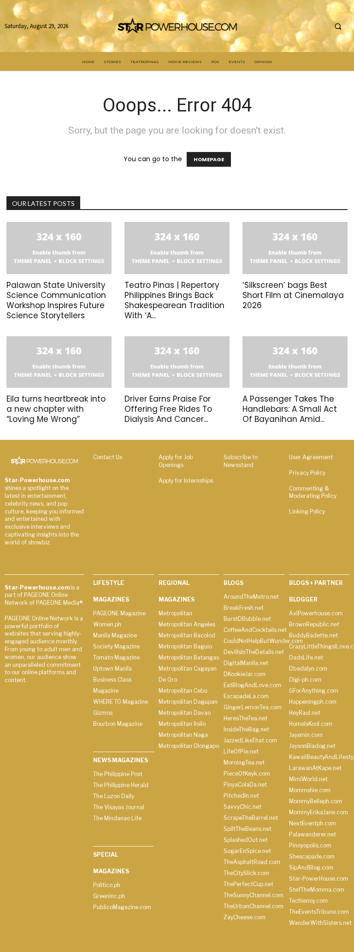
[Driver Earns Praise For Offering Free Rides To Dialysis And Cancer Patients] (177, 362)
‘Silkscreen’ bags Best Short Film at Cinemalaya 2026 (293, 295)
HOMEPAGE (209, 159)
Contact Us (107, 457)
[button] (337, 26)
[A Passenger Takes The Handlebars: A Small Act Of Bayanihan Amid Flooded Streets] (295, 362)
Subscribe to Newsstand (241, 461)
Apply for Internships (186, 480)
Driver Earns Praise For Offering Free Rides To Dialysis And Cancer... (168, 409)
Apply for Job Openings (176, 461)
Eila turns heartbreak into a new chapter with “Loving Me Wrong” (56, 409)
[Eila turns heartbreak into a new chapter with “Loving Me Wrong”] (59, 362)
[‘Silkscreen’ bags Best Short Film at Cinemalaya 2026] (295, 248)
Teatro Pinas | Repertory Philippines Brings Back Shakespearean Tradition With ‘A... (174, 300)
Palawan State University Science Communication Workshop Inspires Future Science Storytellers (56, 300)
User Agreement (311, 457)
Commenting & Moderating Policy (312, 492)
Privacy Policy (307, 472)
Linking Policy (307, 511)
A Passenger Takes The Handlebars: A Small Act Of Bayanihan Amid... (289, 409)
